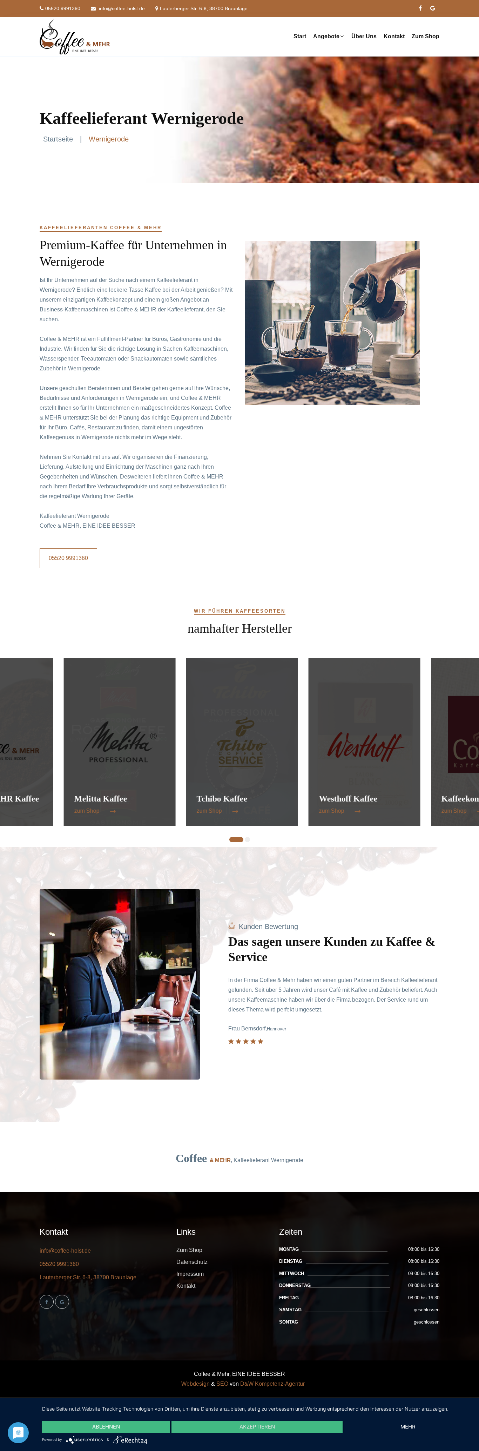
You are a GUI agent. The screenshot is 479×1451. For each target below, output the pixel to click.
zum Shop (23, 811)
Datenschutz (192, 1262)
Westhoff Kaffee (284, 798)
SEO (222, 1384)
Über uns (364, 36)
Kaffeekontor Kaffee (415, 798)
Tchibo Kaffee (158, 798)
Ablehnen (106, 1426)
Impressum (190, 1274)
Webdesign (195, 1384)
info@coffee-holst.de (121, 8)
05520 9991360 (62, 8)
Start (300, 36)
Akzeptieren (257, 1426)
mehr (408, 1426)
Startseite (58, 139)
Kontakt (394, 36)
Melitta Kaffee (37, 798)
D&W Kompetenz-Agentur (272, 1384)
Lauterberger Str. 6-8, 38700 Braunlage (204, 8)
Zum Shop (425, 36)
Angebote (326, 36)
